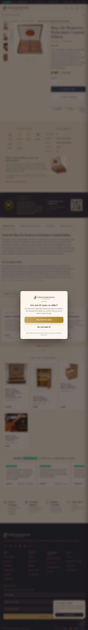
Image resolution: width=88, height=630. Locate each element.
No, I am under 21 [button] (44, 327)
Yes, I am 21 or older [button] (44, 320)
